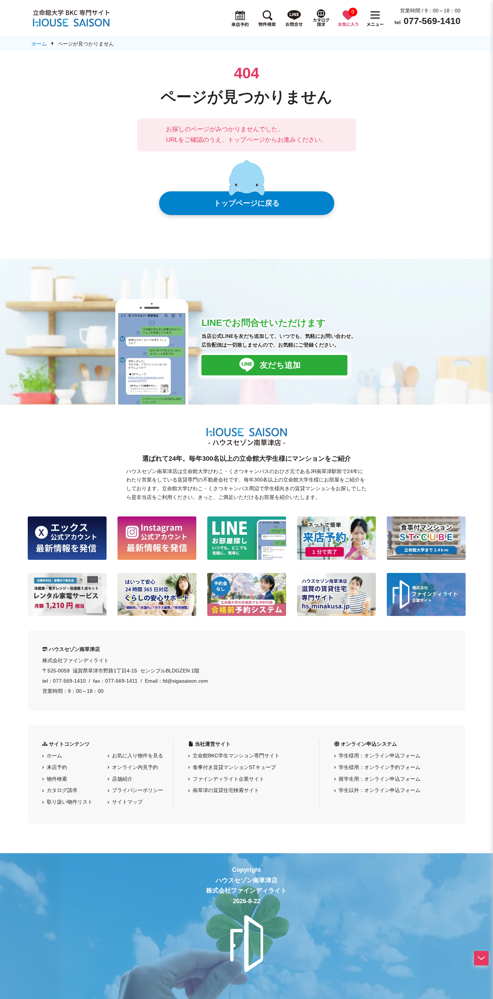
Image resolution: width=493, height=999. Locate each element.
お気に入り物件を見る (137, 755)
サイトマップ (127, 802)
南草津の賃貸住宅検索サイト (226, 790)
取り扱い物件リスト (70, 802)
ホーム (54, 755)
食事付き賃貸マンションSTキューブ (234, 767)
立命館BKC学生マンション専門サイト (236, 755)
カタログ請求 (62, 790)
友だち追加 (280, 365)
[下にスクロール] (481, 958)
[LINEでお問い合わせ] (294, 18)
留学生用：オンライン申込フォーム (379, 779)
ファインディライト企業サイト (228, 779)
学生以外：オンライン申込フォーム (379, 790)
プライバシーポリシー (137, 790)
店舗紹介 (122, 779)
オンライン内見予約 (135, 767)
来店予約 (57, 767)
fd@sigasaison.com (185, 681)
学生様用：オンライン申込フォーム (379, 755)
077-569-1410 (432, 21)
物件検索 (57, 779)
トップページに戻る (247, 203)
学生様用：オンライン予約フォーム (379, 767)
